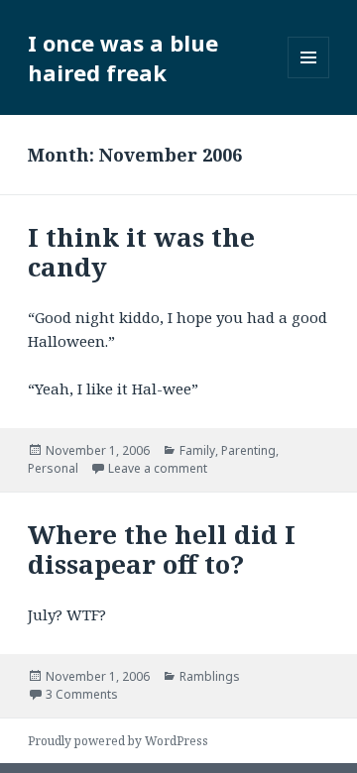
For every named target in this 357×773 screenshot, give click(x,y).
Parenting (248, 450)
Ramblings (209, 676)
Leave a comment (157, 468)
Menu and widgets (309, 77)
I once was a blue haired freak (123, 57)
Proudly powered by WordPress (118, 740)
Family (197, 450)
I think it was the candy (141, 251)
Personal (53, 468)
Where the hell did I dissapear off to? (162, 549)
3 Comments (82, 694)
